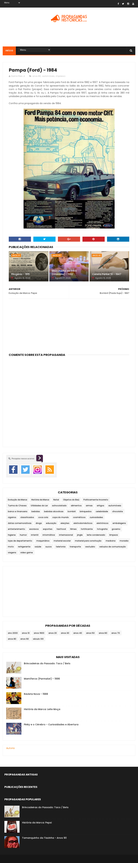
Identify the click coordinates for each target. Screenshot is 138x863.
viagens (12, 552)
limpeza (113, 534)
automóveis (48, 76)
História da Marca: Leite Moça (42, 709)
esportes (47, 529)
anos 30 (65, 633)
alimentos (76, 505)
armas (89, 505)
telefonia (60, 546)
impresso (60, 76)
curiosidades (96, 517)
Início (9, 50)
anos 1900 (39, 633)
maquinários (42, 540)
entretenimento (16, 529)
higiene (12, 534)
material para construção (88, 540)
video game (26, 552)
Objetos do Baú (71, 499)
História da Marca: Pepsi (37, 822)
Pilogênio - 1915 (20, 274)
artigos (100, 505)
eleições (65, 523)
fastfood (61, 529)
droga (39, 523)
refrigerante (24, 546)
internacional (66, 534)
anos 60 (103, 633)
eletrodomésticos (83, 523)
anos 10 (16, 255)
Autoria (10, 748)
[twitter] (123, 4)
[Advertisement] (69, 35)
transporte (75, 546)
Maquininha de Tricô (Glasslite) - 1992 (64, 272)
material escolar (62, 540)
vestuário (90, 546)
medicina (110, 540)
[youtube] (133, 4)
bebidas (35, 511)
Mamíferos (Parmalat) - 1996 (42, 678)
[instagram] (128, 4)
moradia (124, 540)
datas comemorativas (19, 523)
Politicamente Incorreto (95, 499)
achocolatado (59, 505)
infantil (34, 534)
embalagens (119, 523)
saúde (38, 546)
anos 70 (115, 633)
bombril (72, 511)
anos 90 (57, 255)
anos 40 (97, 255)
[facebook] (118, 4)
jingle (80, 534)
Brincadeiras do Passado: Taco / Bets (47, 663)
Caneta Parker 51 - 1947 (106, 274)
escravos (34, 529)
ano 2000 (13, 633)
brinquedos (86, 511)
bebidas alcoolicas (53, 511)
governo (116, 529)
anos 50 (90, 633)
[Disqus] (69, 400)
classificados (27, 517)
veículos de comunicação (112, 546)
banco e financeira (17, 511)
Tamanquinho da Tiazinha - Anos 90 (44, 838)
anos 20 (52, 633)
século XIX (38, 638)
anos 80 (36, 76)
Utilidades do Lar (39, 505)
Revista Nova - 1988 (36, 694)
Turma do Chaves (17, 505)
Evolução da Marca (17, 499)
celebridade (102, 511)
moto (11, 546)
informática (49, 534)
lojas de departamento (20, 540)
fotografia (102, 529)
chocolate (117, 511)
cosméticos (79, 517)
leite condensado (96, 534)
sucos (48, 546)
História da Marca (40, 499)
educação (51, 523)
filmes (73, 529)
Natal (56, 499)
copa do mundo (60, 517)
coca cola (43, 517)
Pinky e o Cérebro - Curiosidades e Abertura (51, 724)
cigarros (12, 517)
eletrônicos (102, 523)
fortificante (87, 529)
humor (23, 534)
